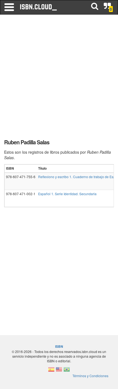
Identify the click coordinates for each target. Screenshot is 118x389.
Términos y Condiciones (90, 375)
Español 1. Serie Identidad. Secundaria (67, 193)
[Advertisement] (59, 78)
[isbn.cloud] (38, 7)
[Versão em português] (67, 371)
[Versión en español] (51, 371)
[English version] (59, 371)
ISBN (59, 346)
